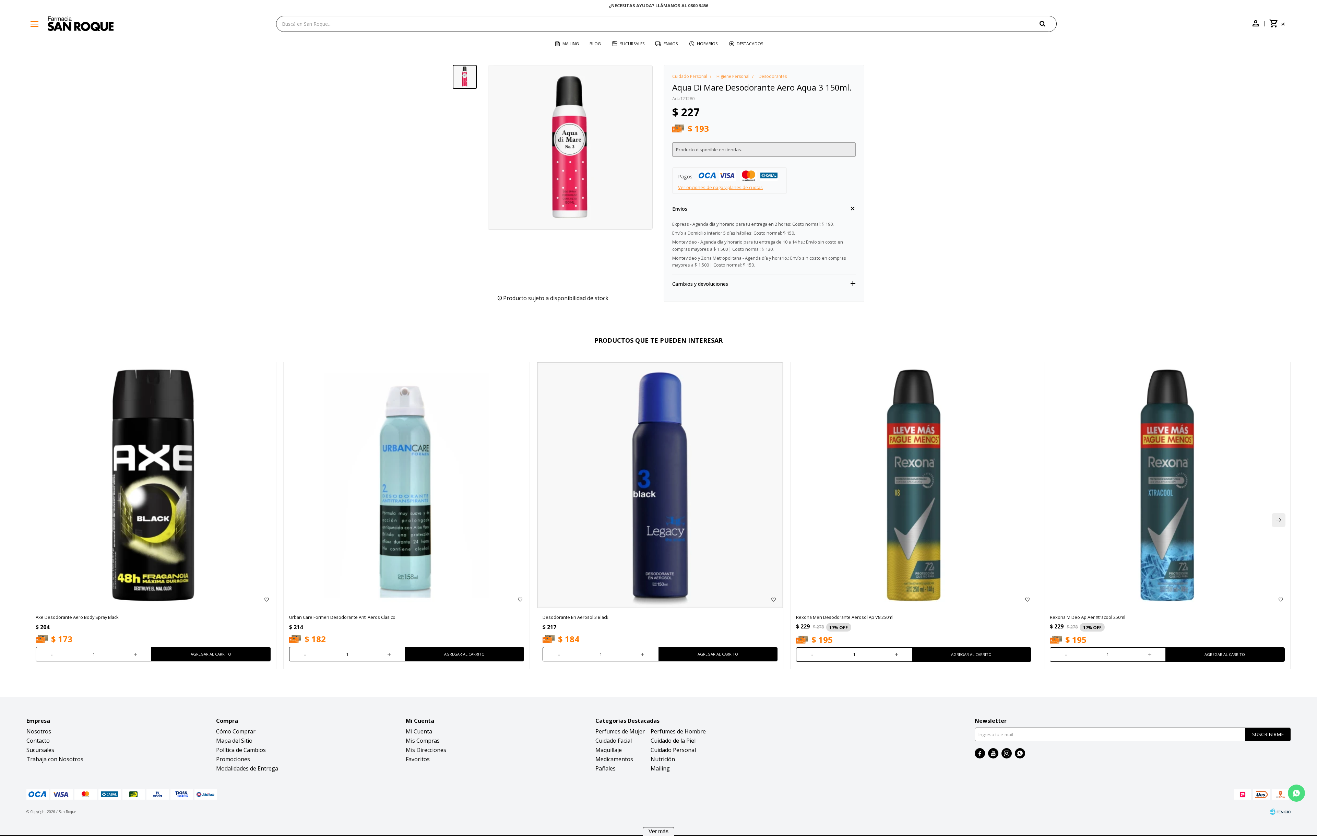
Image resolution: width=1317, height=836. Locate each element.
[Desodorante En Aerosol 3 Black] (660, 485)
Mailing (570, 44)
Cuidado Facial (613, 740)
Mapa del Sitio (234, 740)
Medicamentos (614, 759)
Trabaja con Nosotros (54, 759)
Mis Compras (423, 740)
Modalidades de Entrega (247, 768)
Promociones (233, 759)
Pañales (605, 768)
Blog (595, 44)
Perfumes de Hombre (678, 731)
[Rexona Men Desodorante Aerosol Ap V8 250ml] (913, 485)
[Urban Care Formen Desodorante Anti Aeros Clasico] (407, 485)
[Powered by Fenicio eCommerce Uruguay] (1280, 811)
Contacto (38, 740)
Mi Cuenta (419, 731)
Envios (671, 44)
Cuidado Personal (673, 750)
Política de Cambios (241, 750)
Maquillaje (608, 750)
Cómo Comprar (236, 731)
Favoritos (418, 759)
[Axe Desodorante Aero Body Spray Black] (153, 485)
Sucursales (632, 44)
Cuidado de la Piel (673, 740)
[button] (1048, 23)
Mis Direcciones (426, 750)
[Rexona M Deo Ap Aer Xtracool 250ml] (1167, 485)
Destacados (750, 44)
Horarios (707, 44)
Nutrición (663, 759)
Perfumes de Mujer (620, 731)
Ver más (658, 831)
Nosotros (38, 731)
